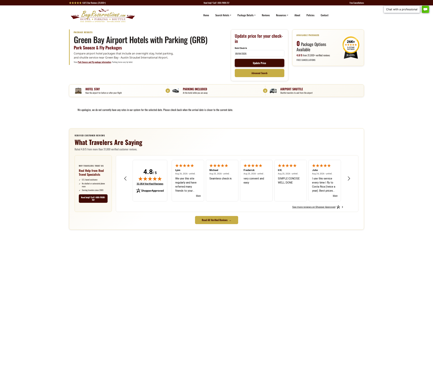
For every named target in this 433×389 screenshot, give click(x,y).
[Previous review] (125, 178)
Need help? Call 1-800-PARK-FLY (93, 199)
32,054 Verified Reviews (150, 183)
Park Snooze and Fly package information (94, 62)
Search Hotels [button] (222, 15)
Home (206, 15)
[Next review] (349, 178)
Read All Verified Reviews (216, 220)
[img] (150, 178)
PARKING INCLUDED (195, 89)
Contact (324, 15)
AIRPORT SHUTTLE (291, 89)
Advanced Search (259, 73)
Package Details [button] (245, 15)
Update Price (259, 63)
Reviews (266, 15)
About (297, 15)
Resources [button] (281, 15)
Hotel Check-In (241, 48)
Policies (310, 15)
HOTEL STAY (92, 89)
